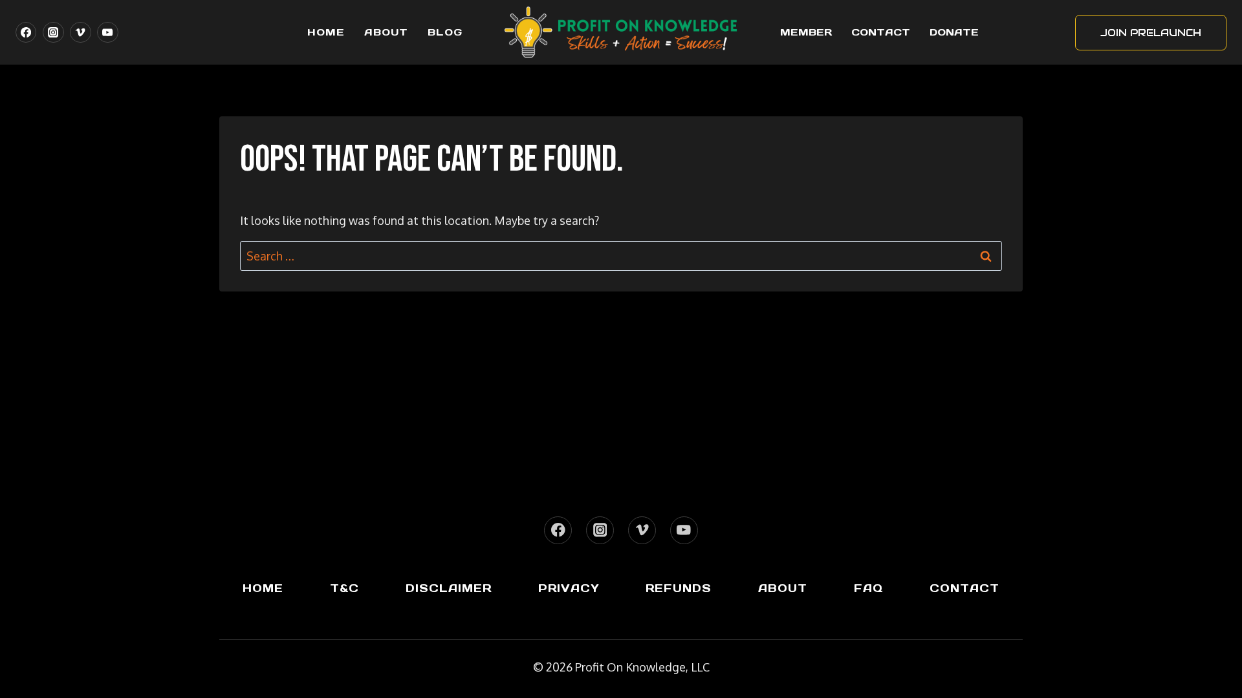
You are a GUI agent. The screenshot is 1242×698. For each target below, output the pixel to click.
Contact (880, 32)
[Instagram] (53, 32)
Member (806, 32)
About (386, 32)
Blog (445, 32)
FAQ (868, 588)
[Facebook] (26, 32)
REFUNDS (679, 588)
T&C (344, 588)
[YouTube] (107, 32)
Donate (954, 32)
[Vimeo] (80, 32)
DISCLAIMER (449, 588)
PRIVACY (569, 588)
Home (326, 32)
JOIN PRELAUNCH (1150, 32)
